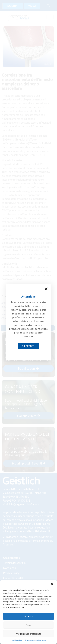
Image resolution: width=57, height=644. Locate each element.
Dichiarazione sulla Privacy (35, 640)
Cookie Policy (16, 640)
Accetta (28, 616)
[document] (28, 322)
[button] (52, 584)
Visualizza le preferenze (28, 633)
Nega (28, 625)
